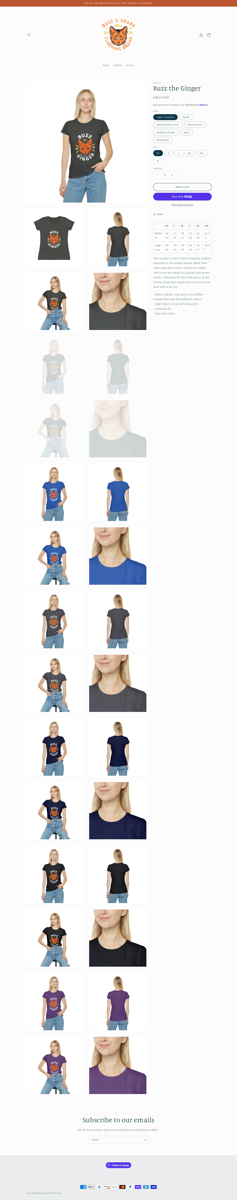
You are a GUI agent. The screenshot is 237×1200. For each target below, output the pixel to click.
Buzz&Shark (37, 1193)
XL (189, 153)
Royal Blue (163, 139)
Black (186, 117)
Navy (186, 132)
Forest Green (195, 124)
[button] (29, 35)
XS (158, 153)
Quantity (157, 168)
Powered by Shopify (52, 1193)
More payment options (182, 204)
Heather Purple (166, 132)
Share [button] (160, 214)
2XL (202, 153)
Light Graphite (165, 117)
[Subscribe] (145, 1140)
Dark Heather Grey (168, 124)
